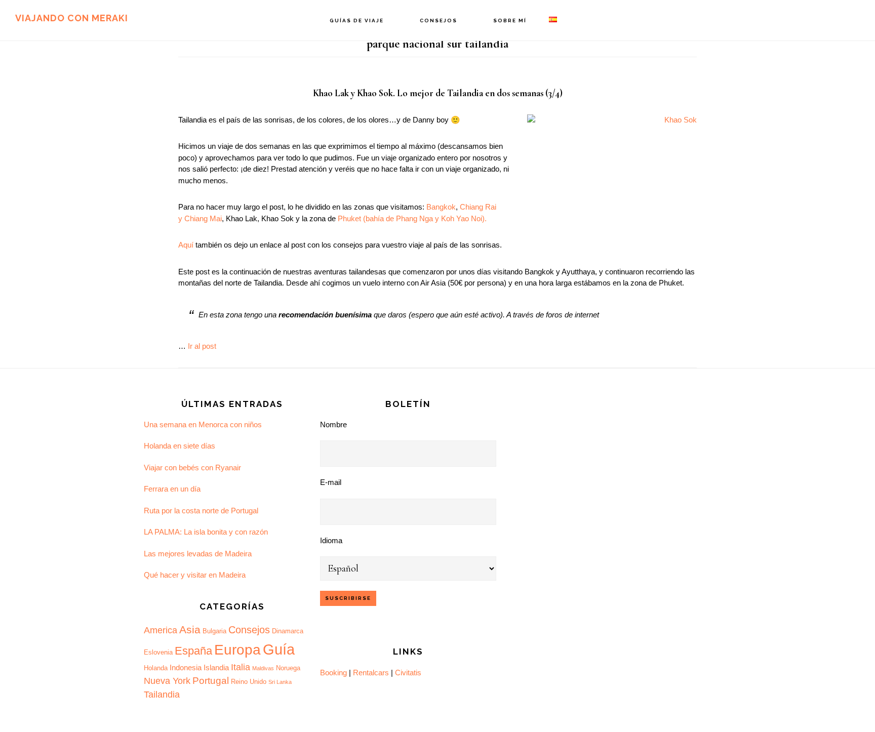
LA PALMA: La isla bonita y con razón (206, 531)
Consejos (249, 629)
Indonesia (186, 667)
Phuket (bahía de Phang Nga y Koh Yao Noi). (412, 218)
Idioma (331, 540)
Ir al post (202, 346)
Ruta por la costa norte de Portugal (201, 510)
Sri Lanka (280, 682)
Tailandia (162, 694)
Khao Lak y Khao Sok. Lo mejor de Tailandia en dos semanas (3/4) (438, 93)
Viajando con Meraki (71, 18)
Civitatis (408, 672)
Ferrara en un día (172, 488)
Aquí (185, 244)
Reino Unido (248, 681)
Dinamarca (287, 631)
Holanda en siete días (179, 445)
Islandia (216, 667)
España (193, 650)
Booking (333, 672)
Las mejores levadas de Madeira (198, 553)
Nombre (333, 424)
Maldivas (263, 668)
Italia (240, 667)
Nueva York (167, 681)
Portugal (210, 680)
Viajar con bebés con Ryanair (192, 467)
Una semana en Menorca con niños (203, 424)
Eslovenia (158, 652)
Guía (279, 649)
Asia (190, 630)
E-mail (330, 482)
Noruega (288, 668)
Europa (237, 650)
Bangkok (441, 206)
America (160, 630)
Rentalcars (371, 672)
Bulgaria (214, 631)
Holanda (156, 668)
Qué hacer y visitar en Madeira (195, 575)
